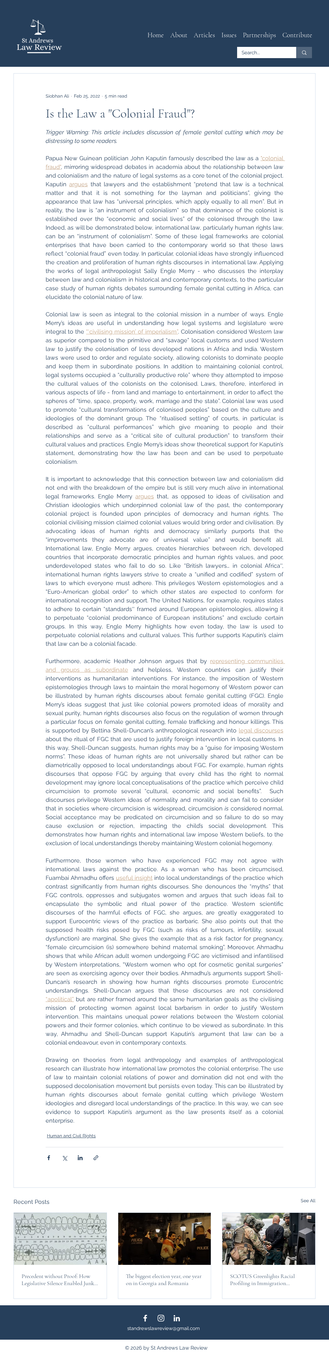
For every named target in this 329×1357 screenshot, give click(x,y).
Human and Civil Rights (71, 1135)
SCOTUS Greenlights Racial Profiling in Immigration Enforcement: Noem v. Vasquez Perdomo (264, 1280)
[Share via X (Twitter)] (64, 1158)
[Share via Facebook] (49, 1158)
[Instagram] (160, 1318)
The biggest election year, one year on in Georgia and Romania (163, 1280)
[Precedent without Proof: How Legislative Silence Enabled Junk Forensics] (60, 1239)
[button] (204, 35)
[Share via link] (96, 1158)
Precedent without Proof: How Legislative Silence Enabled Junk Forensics (58, 1280)
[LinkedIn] (176, 1318)
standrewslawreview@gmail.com (163, 1328)
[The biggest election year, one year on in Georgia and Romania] (164, 1239)
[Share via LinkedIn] (80, 1158)
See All (308, 1200)
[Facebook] (145, 1318)
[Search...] (304, 52)
